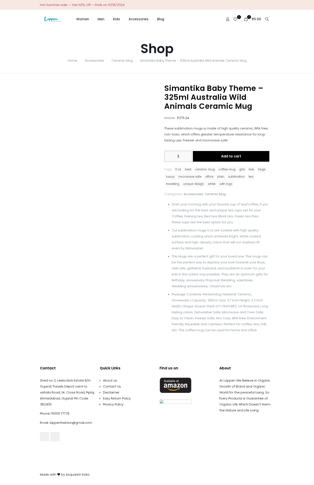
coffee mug (227, 169)
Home (72, 60)
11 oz (178, 169)
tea (251, 177)
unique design (193, 184)
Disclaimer (111, 392)
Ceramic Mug (122, 60)
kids (251, 169)
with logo (225, 184)
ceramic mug (205, 169)
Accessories (94, 60)
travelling (172, 184)
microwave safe (189, 177)
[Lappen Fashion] (53, 19)
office (209, 177)
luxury (170, 177)
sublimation (236, 177)
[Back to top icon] (269, 474)
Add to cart (231, 156)
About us (110, 380)
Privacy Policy (113, 404)
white (212, 184)
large (262, 169)
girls (242, 169)
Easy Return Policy (117, 398)
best (188, 169)
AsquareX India (77, 474)
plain (220, 177)
